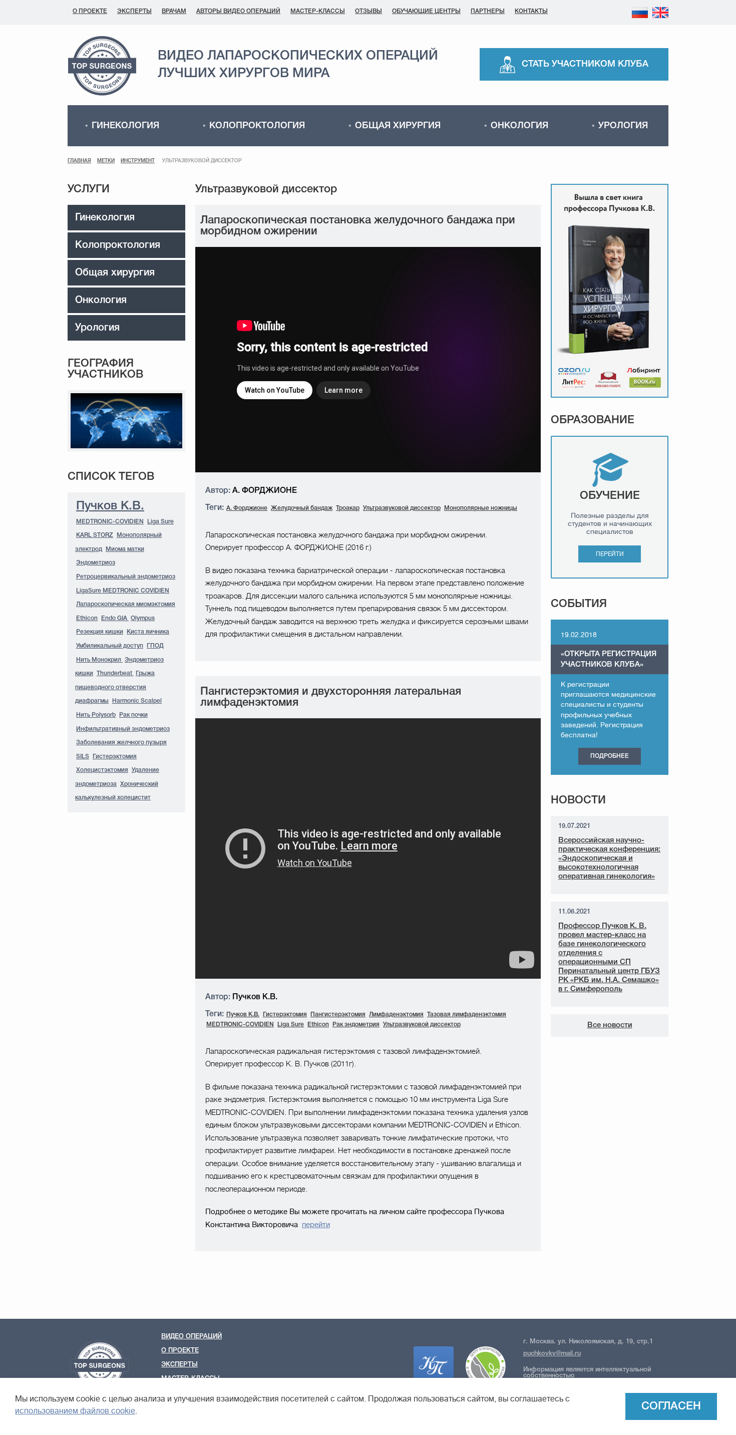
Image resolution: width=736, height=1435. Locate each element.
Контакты (531, 11)
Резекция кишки (99, 632)
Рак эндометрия (356, 1024)
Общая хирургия (398, 126)
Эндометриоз (95, 562)
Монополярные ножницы (480, 508)
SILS (82, 756)
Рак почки (133, 715)
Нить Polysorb (96, 715)
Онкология (519, 126)
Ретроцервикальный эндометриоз (125, 577)
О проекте (90, 11)
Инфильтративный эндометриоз (123, 729)
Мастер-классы (317, 11)
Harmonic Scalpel (137, 701)
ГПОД (155, 646)
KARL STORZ (94, 535)
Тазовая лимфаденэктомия (466, 1014)
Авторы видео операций (238, 11)
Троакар (347, 508)
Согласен (671, 1406)
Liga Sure (160, 521)
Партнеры (488, 11)
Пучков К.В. (110, 506)
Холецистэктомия (102, 770)
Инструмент (138, 161)
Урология (623, 126)
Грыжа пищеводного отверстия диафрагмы (115, 687)
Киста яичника (148, 632)
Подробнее (609, 756)
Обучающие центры (426, 11)
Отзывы (368, 11)
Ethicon (87, 618)
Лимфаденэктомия (396, 1014)
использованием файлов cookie (75, 1410)
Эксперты (134, 11)
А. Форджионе (246, 508)
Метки (106, 161)
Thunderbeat (115, 673)
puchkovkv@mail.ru (552, 1353)
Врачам (174, 11)
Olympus (143, 618)
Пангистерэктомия (337, 1014)
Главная (79, 161)
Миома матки (125, 549)
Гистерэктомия (115, 756)
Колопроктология (257, 126)
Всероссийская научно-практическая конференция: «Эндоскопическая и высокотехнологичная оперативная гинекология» (609, 858)
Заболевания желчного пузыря (121, 742)
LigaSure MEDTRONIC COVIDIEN (122, 591)
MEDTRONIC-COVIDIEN (110, 521)
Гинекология (125, 126)
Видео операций (191, 1336)
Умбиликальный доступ (109, 646)
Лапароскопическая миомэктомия (125, 604)
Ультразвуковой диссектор (402, 508)
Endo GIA (115, 618)
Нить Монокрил (99, 660)
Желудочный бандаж (301, 508)
